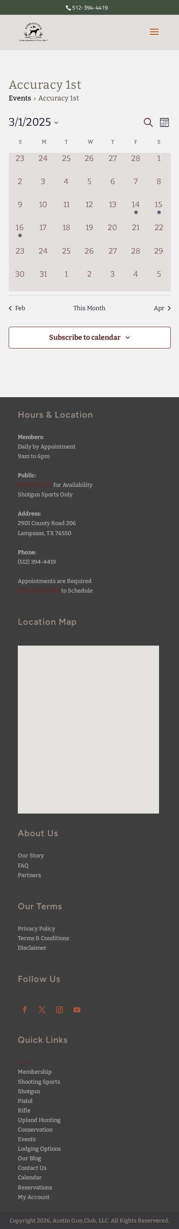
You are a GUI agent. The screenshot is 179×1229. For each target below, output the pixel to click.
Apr (159, 308)
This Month (89, 308)
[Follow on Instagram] (59, 1010)
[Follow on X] (42, 1010)
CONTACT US (35, 485)
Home (25, 1062)
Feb (20, 308)
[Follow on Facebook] (25, 1010)
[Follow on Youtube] (77, 1010)
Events (20, 98)
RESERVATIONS (39, 590)
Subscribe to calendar (85, 337)
